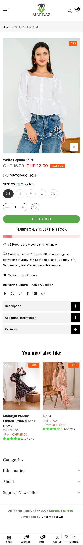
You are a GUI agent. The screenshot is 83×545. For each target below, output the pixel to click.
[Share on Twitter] (12, 293)
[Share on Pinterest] (20, 293)
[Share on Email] (35, 293)
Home (6, 27)
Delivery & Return (15, 284)
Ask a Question (42, 284)
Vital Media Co (52, 517)
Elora (47, 416)
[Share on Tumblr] (28, 293)
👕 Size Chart (26, 184)
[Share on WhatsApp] (43, 293)
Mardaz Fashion (61, 511)
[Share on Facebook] (5, 293)
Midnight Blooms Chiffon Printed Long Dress (19, 421)
